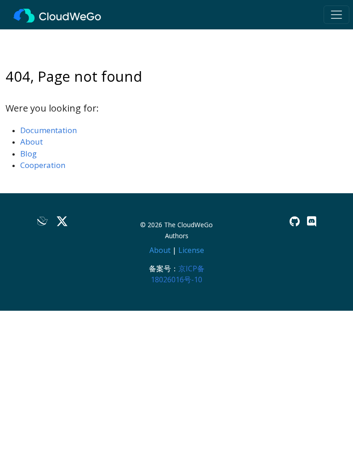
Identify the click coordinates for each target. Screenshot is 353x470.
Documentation (48, 130)
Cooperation (42, 165)
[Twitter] (62, 221)
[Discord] (311, 221)
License (191, 250)
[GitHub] (295, 221)
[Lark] (43, 221)
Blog (28, 153)
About (31, 141)
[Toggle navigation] (336, 15)
